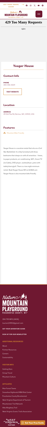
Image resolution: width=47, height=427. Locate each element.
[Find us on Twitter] (35, 5)
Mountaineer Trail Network (12, 404)
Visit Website (13, 92)
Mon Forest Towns (9, 388)
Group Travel (7, 373)
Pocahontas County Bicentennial (14, 396)
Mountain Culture (9, 377)
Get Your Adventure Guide (13, 329)
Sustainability (7, 357)
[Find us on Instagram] (31, 5)
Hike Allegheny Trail (9, 407)
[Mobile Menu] (38, 14)
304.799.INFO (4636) (10, 319)
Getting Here (7, 369)
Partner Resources (9, 350)
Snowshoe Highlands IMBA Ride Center (17, 392)
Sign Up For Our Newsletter (14, 334)
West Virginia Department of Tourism (16, 400)
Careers (5, 353)
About (4, 346)
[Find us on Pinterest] (43, 5)
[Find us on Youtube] (39, 5)
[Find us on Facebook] (27, 5)
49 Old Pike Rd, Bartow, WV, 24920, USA (18, 114)
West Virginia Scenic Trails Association (17, 411)
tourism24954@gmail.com (12, 323)
